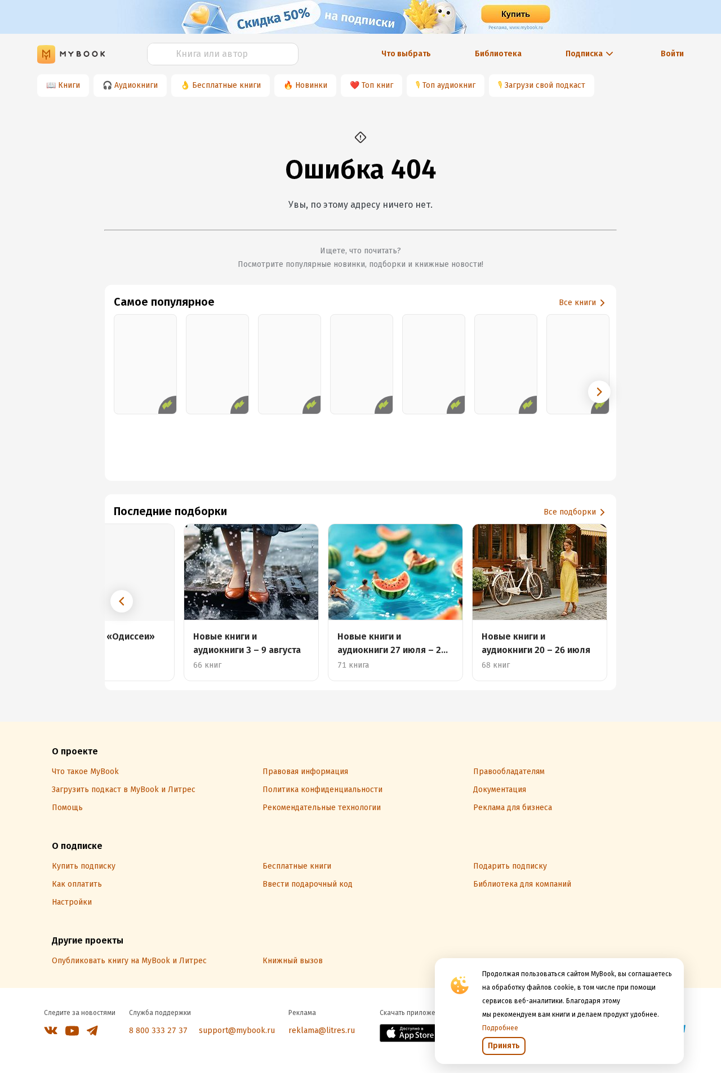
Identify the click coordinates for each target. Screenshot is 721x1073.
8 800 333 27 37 (158, 1030)
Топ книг (377, 85)
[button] (599, 392)
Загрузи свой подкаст (545, 85)
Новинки (311, 85)
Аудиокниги (136, 85)
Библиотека (498, 54)
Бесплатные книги (226, 85)
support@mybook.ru (237, 1030)
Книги (69, 85)
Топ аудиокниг (448, 85)
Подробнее (500, 1028)
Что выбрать (406, 54)
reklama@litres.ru (321, 1030)
